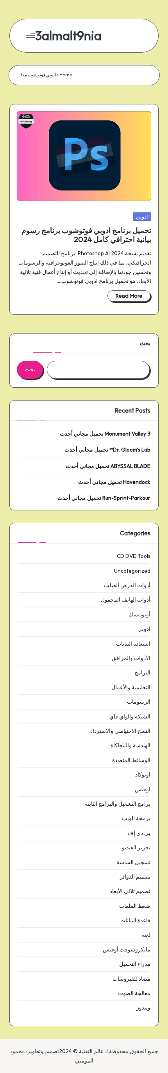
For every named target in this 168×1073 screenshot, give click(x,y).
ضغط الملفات (134, 905)
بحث (145, 343)
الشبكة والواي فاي (129, 716)
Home (65, 75)
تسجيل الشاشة (133, 862)
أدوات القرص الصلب (127, 585)
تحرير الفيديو (136, 847)
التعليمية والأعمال (130, 687)
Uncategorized (132, 570)
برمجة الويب (136, 818)
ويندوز (143, 1007)
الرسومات (138, 701)
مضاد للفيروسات (131, 978)
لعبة (145, 934)
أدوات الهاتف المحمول (125, 599)
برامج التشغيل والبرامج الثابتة (117, 803)
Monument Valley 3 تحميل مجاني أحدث (105, 433)
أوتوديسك (139, 614)
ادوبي (142, 217)
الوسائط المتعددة (131, 760)
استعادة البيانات (133, 643)
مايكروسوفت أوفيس (126, 949)
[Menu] (31, 36)
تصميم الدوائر (135, 876)
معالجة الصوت (134, 993)
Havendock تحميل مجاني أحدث (114, 481)
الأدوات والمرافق (131, 658)
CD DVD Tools (133, 555)
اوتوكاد (142, 774)
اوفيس (142, 789)
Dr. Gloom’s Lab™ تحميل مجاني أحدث (107, 449)
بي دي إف (139, 833)
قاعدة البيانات (135, 920)
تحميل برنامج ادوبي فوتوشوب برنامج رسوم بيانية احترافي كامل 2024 (86, 235)
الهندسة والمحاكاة (130, 745)
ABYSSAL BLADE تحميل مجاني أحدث (108, 465)
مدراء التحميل (134, 963)
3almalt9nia (68, 35)
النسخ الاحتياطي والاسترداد (120, 730)
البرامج (142, 672)
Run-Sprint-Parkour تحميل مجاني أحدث (103, 497)
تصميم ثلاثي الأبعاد (130, 891)
